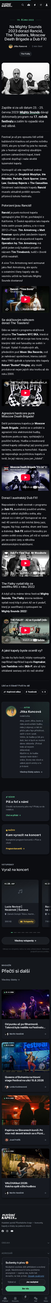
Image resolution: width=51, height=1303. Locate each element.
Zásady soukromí (36, 1276)
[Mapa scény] (28, 5)
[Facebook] (3, 1231)
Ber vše (25, 1288)
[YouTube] (12, 1231)
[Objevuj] (25, 1296)
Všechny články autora (30, 772)
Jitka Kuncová (20, 46)
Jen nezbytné (32, 1282)
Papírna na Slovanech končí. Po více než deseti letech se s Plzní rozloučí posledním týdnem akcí (24, 1133)
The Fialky (25, 54)
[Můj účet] (46, 5)
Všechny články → (11, 979)
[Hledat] (22, 5)
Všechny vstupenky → (26, 940)
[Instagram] (7, 1231)
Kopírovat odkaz (14, 692)
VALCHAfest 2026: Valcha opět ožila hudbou (20, 1185)
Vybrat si (12, 1282)
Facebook (32, 692)
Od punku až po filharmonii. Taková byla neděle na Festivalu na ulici (24, 1027)
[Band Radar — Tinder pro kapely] (35, 5)
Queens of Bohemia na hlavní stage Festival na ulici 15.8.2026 (24, 1079)
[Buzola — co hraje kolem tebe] (41, 5)
